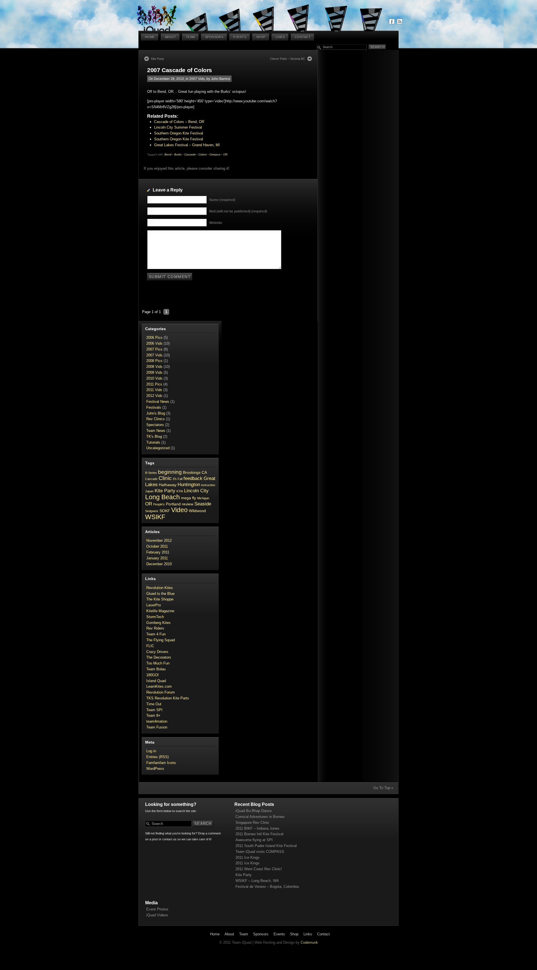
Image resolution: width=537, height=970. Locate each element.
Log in (151, 751)
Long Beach (162, 497)
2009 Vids (154, 372)
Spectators (155, 425)
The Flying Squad (160, 640)
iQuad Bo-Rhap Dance (253, 811)
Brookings (192, 472)
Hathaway (167, 484)
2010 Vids (154, 378)
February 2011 (157, 552)
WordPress (155, 768)
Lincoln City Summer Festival (178, 127)
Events (239, 37)
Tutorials (153, 442)
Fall (180, 479)
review (187, 504)
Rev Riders (155, 628)
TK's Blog (154, 436)
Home (150, 37)
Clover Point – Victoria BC (287, 58)
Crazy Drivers (157, 652)
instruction (208, 485)
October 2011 (157, 546)
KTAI (179, 491)
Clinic (165, 478)
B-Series (151, 472)
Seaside (202, 504)
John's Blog (155, 413)
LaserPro (153, 605)
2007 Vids (197, 79)
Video (179, 510)
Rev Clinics (155, 419)
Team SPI (154, 710)
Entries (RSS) (157, 757)
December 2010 (159, 564)
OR (225, 154)
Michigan (203, 498)
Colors (203, 154)
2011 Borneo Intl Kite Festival (259, 834)
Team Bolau (156, 669)
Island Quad (156, 681)
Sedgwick (151, 511)
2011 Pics (154, 384)
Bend (167, 154)
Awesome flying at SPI (254, 840)
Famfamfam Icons (161, 763)
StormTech (155, 617)
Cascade (190, 154)
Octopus (214, 154)
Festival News (157, 401)
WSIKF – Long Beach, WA (257, 881)
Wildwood (197, 510)
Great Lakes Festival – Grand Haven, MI (187, 145)
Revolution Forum (160, 692)
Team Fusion (156, 727)
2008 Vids (154, 367)
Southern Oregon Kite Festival (178, 133)
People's (159, 504)
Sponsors (214, 37)
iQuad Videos (157, 915)
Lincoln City (196, 490)
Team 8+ (153, 715)
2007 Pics (154, 349)
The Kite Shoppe (159, 599)
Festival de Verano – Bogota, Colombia (267, 886)
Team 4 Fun (156, 634)
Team (190, 37)
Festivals (153, 407)
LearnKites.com (159, 686)
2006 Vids (154, 343)
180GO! (152, 675)
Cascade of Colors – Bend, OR (179, 122)
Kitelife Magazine (160, 611)
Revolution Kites (159, 588)
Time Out (153, 704)
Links (280, 37)
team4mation (156, 721)
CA (204, 472)
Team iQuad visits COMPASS (259, 852)
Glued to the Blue (160, 594)
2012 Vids (154, 396)
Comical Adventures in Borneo (259, 817)
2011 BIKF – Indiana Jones (257, 828)
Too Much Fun (157, 663)
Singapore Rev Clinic (252, 822)
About (170, 37)
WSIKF (155, 517)
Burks (178, 154)
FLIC (150, 646)
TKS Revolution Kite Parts (167, 698)
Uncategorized (157, 448)
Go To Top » (383, 788)
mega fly (188, 498)
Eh (174, 479)
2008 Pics (154, 361)
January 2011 (157, 558)
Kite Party (157, 58)
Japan (149, 491)
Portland (173, 504)
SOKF (164, 510)
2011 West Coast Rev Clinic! (258, 869)
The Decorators (158, 657)
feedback (192, 478)
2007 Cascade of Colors (179, 70)
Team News (155, 431)
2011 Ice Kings (247, 857)
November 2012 (159, 540)
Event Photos (157, 909)
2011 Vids (154, 390)
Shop (260, 37)
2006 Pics (154, 337)
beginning (170, 472)
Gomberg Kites (158, 623)
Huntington (189, 484)
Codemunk (309, 942)
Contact (302, 37)
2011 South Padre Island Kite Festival (266, 846)
